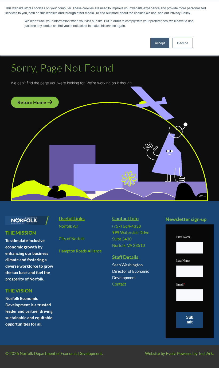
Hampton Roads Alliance (80, 250)
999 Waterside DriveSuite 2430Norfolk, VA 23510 (130, 239)
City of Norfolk (72, 238)
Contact (119, 284)
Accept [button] (160, 43)
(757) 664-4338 (126, 226)
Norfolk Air (68, 226)
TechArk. (206, 353)
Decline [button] (182, 43)
